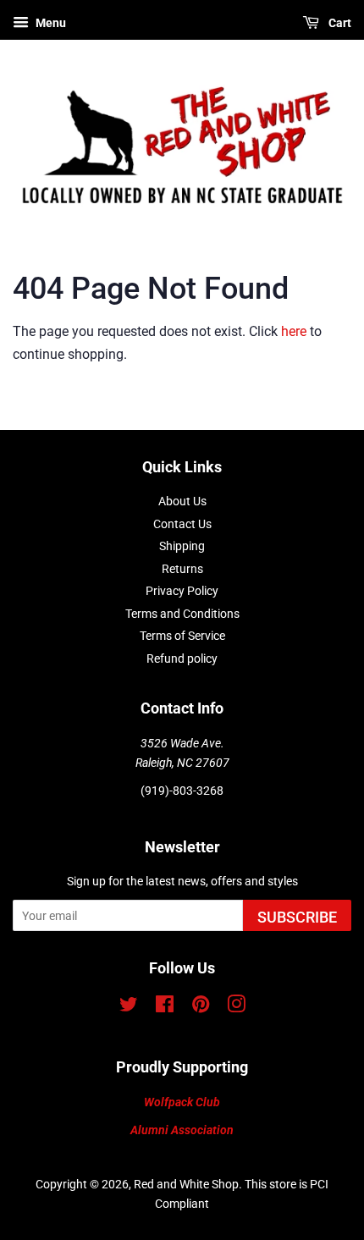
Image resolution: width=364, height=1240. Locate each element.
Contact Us (182, 524)
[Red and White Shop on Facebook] (164, 1007)
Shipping (182, 546)
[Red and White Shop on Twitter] (128, 1007)
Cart (338, 23)
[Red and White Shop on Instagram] (236, 1007)
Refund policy (182, 658)
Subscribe (297, 917)
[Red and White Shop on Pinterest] (200, 1007)
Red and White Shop (186, 1184)
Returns (182, 569)
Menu (49, 23)
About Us (182, 501)
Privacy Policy (182, 591)
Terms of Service (182, 635)
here (293, 331)
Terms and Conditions (182, 613)
